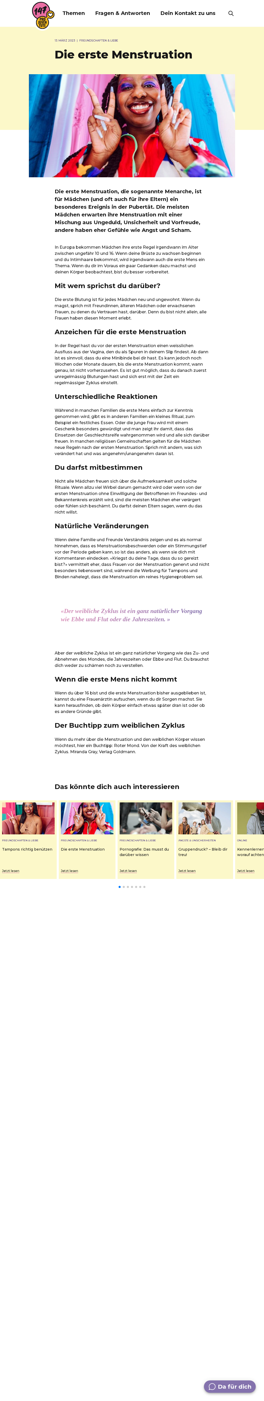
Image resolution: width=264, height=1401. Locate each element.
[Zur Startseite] (43, 15)
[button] (73, 13)
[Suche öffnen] (231, 13)
